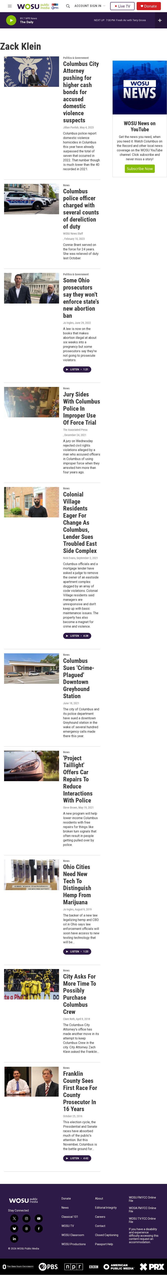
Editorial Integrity (106, 1207)
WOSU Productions (74, 1244)
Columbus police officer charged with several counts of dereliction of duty (81, 209)
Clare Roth (69, 1019)
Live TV (124, 6)
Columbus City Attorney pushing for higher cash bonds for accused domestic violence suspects (81, 92)
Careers (100, 1216)
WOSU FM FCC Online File (142, 1199)
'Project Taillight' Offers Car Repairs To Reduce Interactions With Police (78, 779)
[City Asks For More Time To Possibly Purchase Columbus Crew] (31, 984)
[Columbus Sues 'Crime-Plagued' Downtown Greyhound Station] (31, 668)
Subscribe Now (140, 168)
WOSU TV (68, 1226)
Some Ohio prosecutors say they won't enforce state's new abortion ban (81, 298)
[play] (11, 20)
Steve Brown (70, 807)
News (66, 185)
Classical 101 (70, 1216)
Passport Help (104, 1244)
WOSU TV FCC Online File (142, 1220)
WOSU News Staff (73, 233)
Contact (100, 1226)
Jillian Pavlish (71, 127)
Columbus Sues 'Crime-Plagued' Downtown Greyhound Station (78, 678)
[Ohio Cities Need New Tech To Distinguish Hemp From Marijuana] (31, 874)
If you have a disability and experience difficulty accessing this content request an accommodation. (143, 1236)
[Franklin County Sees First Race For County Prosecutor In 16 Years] (31, 1081)
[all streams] (161, 20)
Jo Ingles (68, 322)
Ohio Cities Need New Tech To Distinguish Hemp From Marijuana (77, 884)
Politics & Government (76, 57)
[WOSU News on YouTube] (140, 88)
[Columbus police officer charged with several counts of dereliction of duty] (31, 199)
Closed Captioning (106, 1235)
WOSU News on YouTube (140, 126)
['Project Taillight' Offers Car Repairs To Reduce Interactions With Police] (31, 766)
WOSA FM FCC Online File (142, 1210)
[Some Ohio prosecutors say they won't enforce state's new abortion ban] (31, 288)
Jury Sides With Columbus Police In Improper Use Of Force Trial (81, 408)
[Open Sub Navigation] (104, 6)
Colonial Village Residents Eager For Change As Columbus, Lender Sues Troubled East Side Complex (80, 522)
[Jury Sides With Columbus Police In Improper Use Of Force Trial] (31, 402)
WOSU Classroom (73, 1235)
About (99, 1198)
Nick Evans (69, 558)
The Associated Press (75, 429)
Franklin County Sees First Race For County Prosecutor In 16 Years (80, 1091)
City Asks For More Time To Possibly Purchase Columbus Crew (79, 994)
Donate (150, 6)
